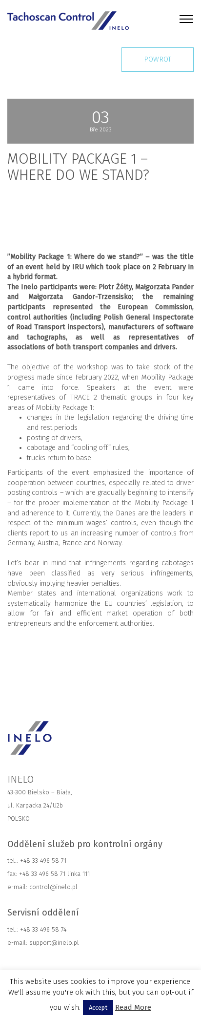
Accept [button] (98, 1007)
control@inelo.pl (52, 887)
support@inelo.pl (54, 942)
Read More (133, 1007)
